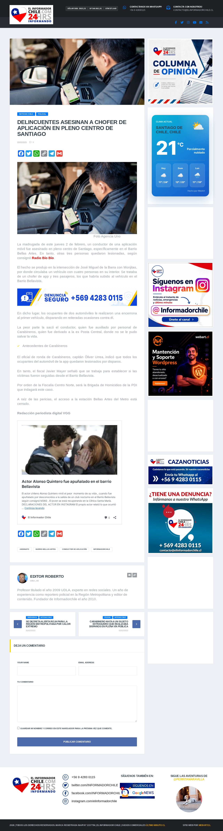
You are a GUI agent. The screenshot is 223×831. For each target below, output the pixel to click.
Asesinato (24, 549)
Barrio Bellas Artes (46, 549)
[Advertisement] (180, 233)
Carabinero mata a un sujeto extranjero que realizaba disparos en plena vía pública (108, 624)
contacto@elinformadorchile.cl (193, 10)
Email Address (86, 662)
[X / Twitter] (182, 22)
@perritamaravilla (189, 779)
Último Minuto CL (155, 825)
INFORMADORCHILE (101, 549)
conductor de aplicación (74, 549)
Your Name (23, 662)
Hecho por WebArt (196, 191)
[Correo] (201, 22)
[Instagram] (188, 22)
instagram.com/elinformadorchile (94, 801)
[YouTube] (195, 22)
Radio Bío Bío (43, 258)
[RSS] (207, 22)
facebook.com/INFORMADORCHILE (97, 793)
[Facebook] (176, 22)
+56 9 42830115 (137, 10)
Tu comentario (25, 682)
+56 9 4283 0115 (83, 777)
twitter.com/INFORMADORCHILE (95, 785)
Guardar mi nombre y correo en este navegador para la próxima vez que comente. (66, 728)
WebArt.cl (205, 825)
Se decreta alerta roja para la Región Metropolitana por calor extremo (48, 624)
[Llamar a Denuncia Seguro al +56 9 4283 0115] (77, 297)
